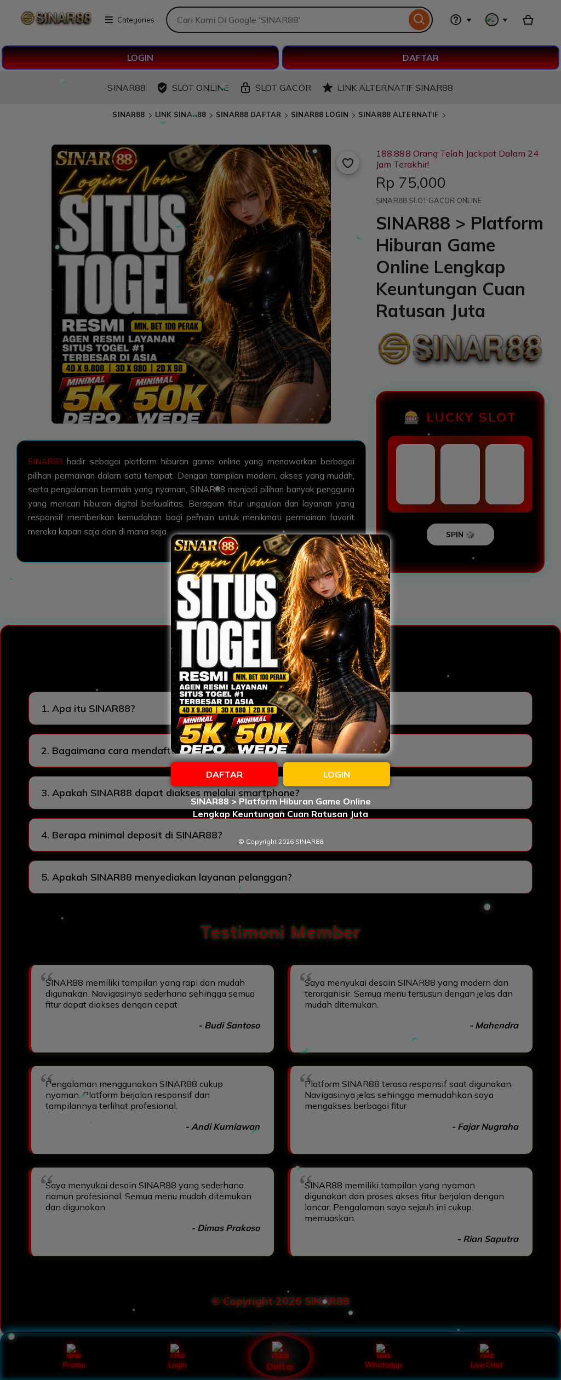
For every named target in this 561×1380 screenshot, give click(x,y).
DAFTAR (224, 774)
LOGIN (336, 774)
